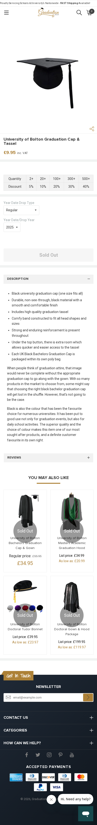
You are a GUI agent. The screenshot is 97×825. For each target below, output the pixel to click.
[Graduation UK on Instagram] (49, 754)
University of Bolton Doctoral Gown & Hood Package (71, 629)
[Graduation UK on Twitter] (38, 754)
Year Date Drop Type (19, 203)
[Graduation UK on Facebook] (26, 754)
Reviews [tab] (14, 457)
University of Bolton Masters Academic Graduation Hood (72, 543)
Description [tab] (17, 278)
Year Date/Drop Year (19, 220)
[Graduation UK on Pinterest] (60, 754)
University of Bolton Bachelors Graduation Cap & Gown (25, 543)
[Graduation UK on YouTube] (71, 754)
